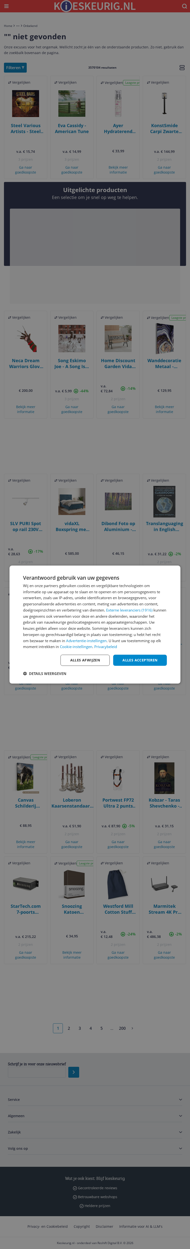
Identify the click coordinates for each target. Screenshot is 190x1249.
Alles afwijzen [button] (85, 660)
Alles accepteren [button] (139, 660)
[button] (44, 673)
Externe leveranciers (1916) (129, 610)
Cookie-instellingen (76, 646)
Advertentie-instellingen (86, 640)
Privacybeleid (105, 646)
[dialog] (94, 624)
